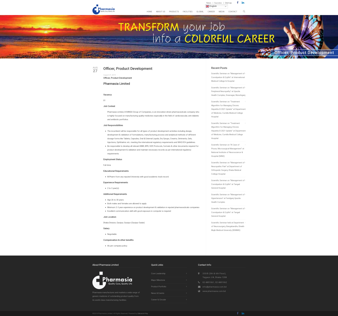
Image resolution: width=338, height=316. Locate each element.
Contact (232, 11)
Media (221, 11)
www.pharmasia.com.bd (214, 291)
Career (211, 11)
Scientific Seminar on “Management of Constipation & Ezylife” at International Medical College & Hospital (228, 77)
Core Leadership (158, 273)
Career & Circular (158, 299)
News (208, 3)
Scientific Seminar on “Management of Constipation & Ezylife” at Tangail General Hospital (228, 184)
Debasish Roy (143, 313)
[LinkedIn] (243, 2)
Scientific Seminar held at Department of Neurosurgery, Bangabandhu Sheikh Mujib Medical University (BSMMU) (227, 226)
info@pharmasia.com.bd (215, 287)
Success (218, 3)
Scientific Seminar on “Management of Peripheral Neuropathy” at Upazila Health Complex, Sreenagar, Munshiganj (228, 91)
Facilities (188, 11)
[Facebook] (237, 2)
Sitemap (228, 3)
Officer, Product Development (127, 68)
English (213, 6)
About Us (160, 11)
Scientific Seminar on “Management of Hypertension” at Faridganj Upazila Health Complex (228, 198)
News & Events (157, 293)
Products (174, 11)
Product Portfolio (158, 286)
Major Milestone (158, 280)
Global (200, 11)
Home (149, 11)
